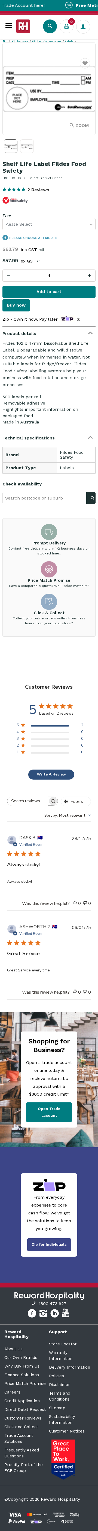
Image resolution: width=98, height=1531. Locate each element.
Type (6, 215)
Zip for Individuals (49, 1244)
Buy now (16, 305)
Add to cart (49, 291)
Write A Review (51, 774)
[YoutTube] (66, 1314)
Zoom (82, 125)
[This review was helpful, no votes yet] (75, 904)
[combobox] (67, 815)
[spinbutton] (49, 275)
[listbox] (49, 224)
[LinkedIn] (55, 1314)
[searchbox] (27, 801)
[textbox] (44, 498)
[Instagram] (44, 1314)
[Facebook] (32, 1314)
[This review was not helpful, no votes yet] (85, 904)
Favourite (85, 66)
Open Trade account (49, 1112)
